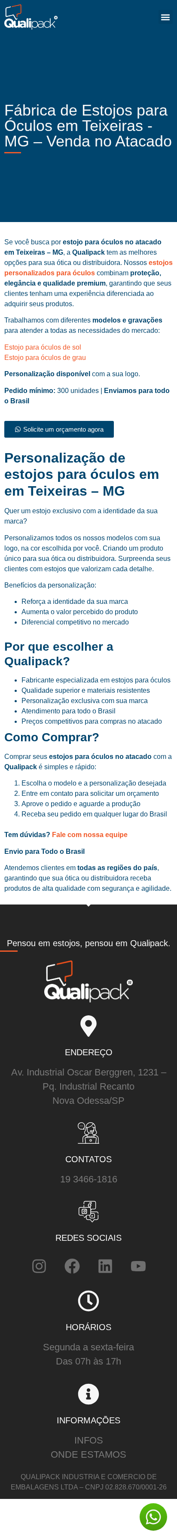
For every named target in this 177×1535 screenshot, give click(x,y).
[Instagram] (39, 1266)
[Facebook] (72, 1266)
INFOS (88, 1440)
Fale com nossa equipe (89, 834)
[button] (166, 17)
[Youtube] (138, 1266)
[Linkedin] (105, 1266)
